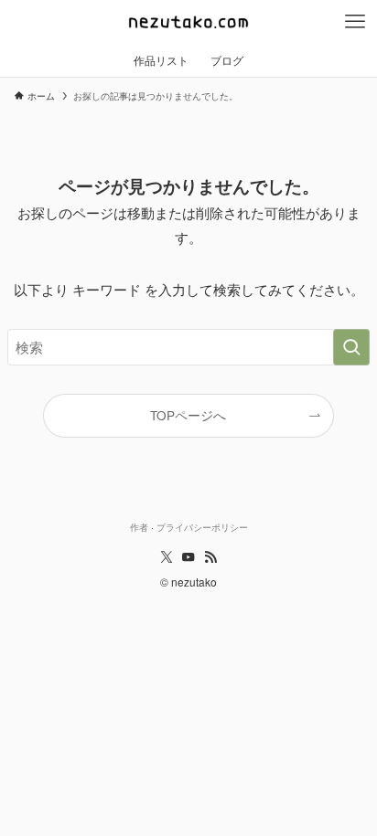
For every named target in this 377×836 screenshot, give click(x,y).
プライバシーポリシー (202, 527)
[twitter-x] (166, 557)
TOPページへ (188, 415)
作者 (139, 527)
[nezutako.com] (188, 22)
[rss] (210, 557)
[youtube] (188, 557)
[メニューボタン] (355, 22)
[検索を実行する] (351, 347)
